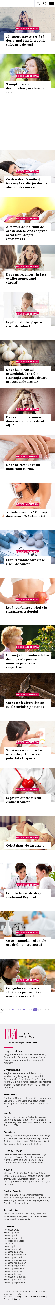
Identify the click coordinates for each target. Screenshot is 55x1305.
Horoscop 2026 (11, 1229)
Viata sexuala (31, 1054)
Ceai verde (9, 1143)
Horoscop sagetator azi (15, 1265)
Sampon (26, 1100)
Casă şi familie (12, 1191)
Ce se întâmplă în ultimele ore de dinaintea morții (26, 942)
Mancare (8, 1173)
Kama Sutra (39, 1057)
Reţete (8, 1169)
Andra (7, 1081)
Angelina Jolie (11, 1079)
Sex (30, 1057)
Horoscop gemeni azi (14, 1251)
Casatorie (23, 1057)
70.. (5, 1012)
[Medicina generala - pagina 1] (7, 1008)
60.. (1, 1012)
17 (32, 1010)
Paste (16, 1173)
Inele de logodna (12, 1122)
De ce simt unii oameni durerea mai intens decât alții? (25, 421)
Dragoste (8, 1054)
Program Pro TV (32, 1084)
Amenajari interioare (32, 1194)
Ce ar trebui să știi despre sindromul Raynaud (25, 895)
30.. (45, 1010)
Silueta (7, 1162)
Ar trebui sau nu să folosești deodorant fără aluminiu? (27, 514)
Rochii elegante (38, 1119)
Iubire (14, 1057)
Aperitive (15, 1178)
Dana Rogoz (25, 1079)
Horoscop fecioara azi (15, 1254)
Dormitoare (28, 1197)
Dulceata (21, 1175)
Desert (24, 1178)
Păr (5, 1098)
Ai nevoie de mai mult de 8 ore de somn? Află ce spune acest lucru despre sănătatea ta (26, 233)
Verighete (27, 1122)
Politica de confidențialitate (15, 1296)
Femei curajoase (12, 1203)
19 (38, 1010)
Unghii (18, 1098)
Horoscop (9, 1226)
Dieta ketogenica (20, 1162)
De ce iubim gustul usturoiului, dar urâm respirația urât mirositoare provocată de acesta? (26, 375)
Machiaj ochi (10, 1103)
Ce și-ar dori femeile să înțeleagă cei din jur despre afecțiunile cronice (26, 183)
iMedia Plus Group (32, 1291)
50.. (52, 1010)
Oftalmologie (36, 1141)
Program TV (17, 1084)
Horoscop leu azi (12, 1273)
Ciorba (23, 1173)
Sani (6, 1100)
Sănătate (9, 1132)
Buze (33, 1100)
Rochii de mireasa (37, 1116)
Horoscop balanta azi (14, 1276)
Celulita (41, 1100)
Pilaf (42, 1178)
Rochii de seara (19, 1116)
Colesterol (23, 1138)
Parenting (9, 1200)
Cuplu (7, 1057)
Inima (23, 1135)
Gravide (44, 1200)
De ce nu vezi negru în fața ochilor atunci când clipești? (26, 278)
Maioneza (34, 1178)
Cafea (7, 1175)
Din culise (9, 1213)
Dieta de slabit (20, 1159)
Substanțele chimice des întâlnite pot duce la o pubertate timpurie (24, 754)
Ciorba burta (39, 1181)
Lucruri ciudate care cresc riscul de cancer (25, 562)
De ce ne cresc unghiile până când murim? (23, 467)
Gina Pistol (22, 1081)
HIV (17, 1143)
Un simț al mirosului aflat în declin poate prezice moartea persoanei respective (27, 661)
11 (15, 1010)
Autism (25, 1203)
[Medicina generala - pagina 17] (8, 1008)
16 (29, 1010)
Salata (42, 1173)
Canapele (16, 1197)
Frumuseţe (10, 1094)
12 (18, 1010)
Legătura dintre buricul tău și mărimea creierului (26, 609)
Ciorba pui (27, 1181)
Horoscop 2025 (11, 1232)
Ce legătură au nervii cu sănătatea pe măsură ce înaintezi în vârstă (23, 992)
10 (13, 1010)
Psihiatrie (36, 1143)
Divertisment (12, 1070)
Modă (7, 1113)
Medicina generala (27, 28)
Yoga (43, 1154)
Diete (6, 1154)
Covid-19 (14, 1219)
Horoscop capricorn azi (15, 1260)
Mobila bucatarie (12, 1194)
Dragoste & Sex (13, 1051)
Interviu (19, 1213)
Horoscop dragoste (13, 1238)
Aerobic (20, 1157)
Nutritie (8, 1159)
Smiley (45, 1079)
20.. (41, 1010)
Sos (36, 1173)
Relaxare (36, 1154)
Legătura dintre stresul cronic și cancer (23, 800)
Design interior (42, 1197)
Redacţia (7, 1299)
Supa (13, 1175)
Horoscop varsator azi (15, 1268)
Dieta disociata (36, 1159)
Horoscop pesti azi (13, 1271)
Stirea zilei (29, 1213)
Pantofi (25, 1119)
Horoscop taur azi (13, 1257)
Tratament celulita (27, 1103)
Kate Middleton (29, 1073)
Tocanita (31, 1175)
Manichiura (15, 1100)
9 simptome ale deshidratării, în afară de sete (25, 88)
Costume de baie (12, 1119)
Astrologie (9, 1243)
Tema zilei (40, 1213)
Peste (30, 1173)
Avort (46, 1141)
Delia (13, 1081)
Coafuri (38, 1098)
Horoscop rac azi (12, 1249)
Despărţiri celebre (32, 1216)
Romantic (19, 1054)
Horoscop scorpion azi (15, 1262)
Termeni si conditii (37, 1296)
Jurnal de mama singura (27, 1200)
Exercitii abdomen (33, 1157)
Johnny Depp (23, 1076)
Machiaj (47, 1098)
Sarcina (7, 1135)
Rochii (11, 1098)
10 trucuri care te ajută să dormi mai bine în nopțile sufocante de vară (25, 40)
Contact (17, 1299)
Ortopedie (25, 1143)
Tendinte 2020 (11, 1125)
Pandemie (25, 1219)
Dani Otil (36, 1079)
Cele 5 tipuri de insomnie (25, 845)
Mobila (7, 1197)
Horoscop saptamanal (15, 1282)
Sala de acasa (37, 1162)
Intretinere (9, 1157)
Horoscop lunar (12, 1246)
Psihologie (32, 1135)
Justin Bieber (35, 1081)
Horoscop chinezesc (14, 1240)
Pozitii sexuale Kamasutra (17, 1059)
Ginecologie (45, 1135)
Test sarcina (10, 1141)
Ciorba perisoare (12, 1181)
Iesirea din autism (13, 1216)
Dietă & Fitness (13, 1151)
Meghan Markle (12, 1073)
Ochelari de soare (42, 1122)
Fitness (13, 1154)
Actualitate (11, 1210)
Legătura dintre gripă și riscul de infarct (24, 324)
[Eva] (9, 3)
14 (24, 1010)
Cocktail (40, 1175)
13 (21, 1010)
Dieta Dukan (24, 1154)
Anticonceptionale (38, 1138)
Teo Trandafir (37, 1076)
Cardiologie (23, 1141)
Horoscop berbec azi (14, 1279)
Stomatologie (10, 1138)
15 (27, 1010)
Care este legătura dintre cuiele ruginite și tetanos (25, 705)
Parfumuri (28, 1098)
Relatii (42, 1054)
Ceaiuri (16, 1135)
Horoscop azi (10, 1235)
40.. (48, 1010)
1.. (10, 1010)
